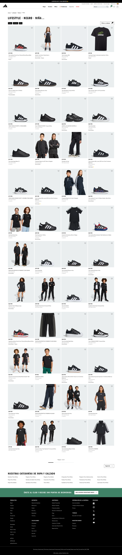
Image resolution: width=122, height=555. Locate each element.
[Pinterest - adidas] (102, 515)
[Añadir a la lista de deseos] (32, 28)
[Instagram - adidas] (102, 507)
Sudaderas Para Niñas (67, 482)
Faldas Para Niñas (66, 479)
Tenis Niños (46, 482)
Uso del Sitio (81, 549)
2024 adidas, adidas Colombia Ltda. (61, 553)
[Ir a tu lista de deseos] (114, 6)
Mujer (44, 6)
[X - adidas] (102, 511)
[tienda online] (5, 6)
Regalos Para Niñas (31, 477)
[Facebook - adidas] (102, 504)
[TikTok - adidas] (102, 519)
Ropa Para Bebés (12, 482)
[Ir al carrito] (117, 6)
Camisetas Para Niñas (102, 482)
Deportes (71, 6)
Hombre (50, 6)
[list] (54, 23)
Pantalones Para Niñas (85, 479)
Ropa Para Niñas (12, 479)
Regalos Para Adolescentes (86, 477)
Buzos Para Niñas (101, 479)
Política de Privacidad (65, 549)
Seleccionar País (74, 549)
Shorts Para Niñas (101, 477)
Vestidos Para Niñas (13, 477)
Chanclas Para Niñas (84, 482)
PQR (88, 549)
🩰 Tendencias (63, 6)
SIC (85, 549)
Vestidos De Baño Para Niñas (33, 479)
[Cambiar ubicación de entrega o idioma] (117, 4)
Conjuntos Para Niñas (49, 479)
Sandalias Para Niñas (31, 482)
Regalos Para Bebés (49, 477)
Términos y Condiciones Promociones (52, 549)
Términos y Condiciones (38, 549)
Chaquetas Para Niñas (67, 477)
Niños (55, 6)
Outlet (77, 6)
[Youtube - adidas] (102, 523)
